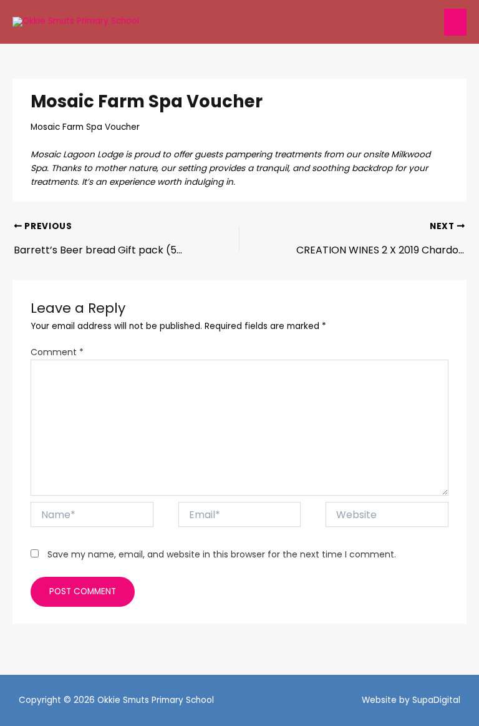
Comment (57, 352)
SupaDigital (436, 700)
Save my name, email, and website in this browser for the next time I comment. (221, 554)
